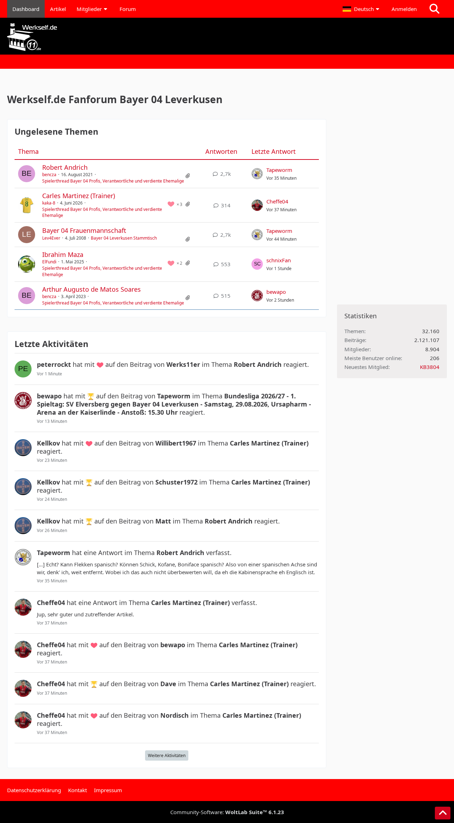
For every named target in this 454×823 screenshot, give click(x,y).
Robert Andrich (65, 167)
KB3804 (429, 366)
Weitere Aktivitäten (167, 755)
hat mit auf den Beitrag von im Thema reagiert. (173, 364)
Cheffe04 (277, 201)
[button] (361, 9)
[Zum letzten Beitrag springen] (257, 173)
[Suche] (434, 9)
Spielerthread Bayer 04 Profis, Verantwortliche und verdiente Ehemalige (113, 181)
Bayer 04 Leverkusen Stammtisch (124, 238)
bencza (49, 175)
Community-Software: (227, 812)
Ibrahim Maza (62, 254)
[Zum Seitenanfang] (442, 813)
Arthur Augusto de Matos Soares (91, 289)
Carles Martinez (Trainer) (78, 195)
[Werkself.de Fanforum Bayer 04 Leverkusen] (227, 37)
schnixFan (278, 260)
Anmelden (404, 8)
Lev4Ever (51, 238)
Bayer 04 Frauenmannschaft (84, 230)
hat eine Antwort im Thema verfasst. (134, 552)
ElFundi (49, 262)
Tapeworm (279, 169)
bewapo (276, 291)
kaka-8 (48, 203)
